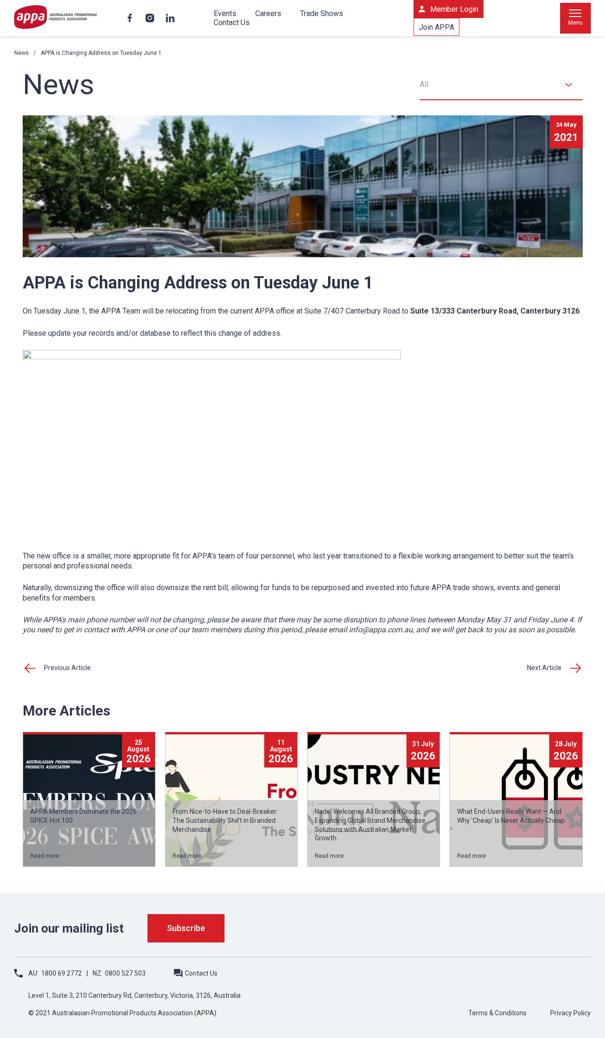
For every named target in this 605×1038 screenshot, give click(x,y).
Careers (268, 13)
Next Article (544, 668)
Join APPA (436, 27)
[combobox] (501, 85)
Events (225, 13)
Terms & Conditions (497, 1013)
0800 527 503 (125, 973)
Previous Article (67, 668)
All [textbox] (424, 84)
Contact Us (232, 22)
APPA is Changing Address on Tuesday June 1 (101, 53)
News (21, 53)
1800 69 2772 (61, 973)
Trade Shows (321, 13)
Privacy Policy (570, 1013)
